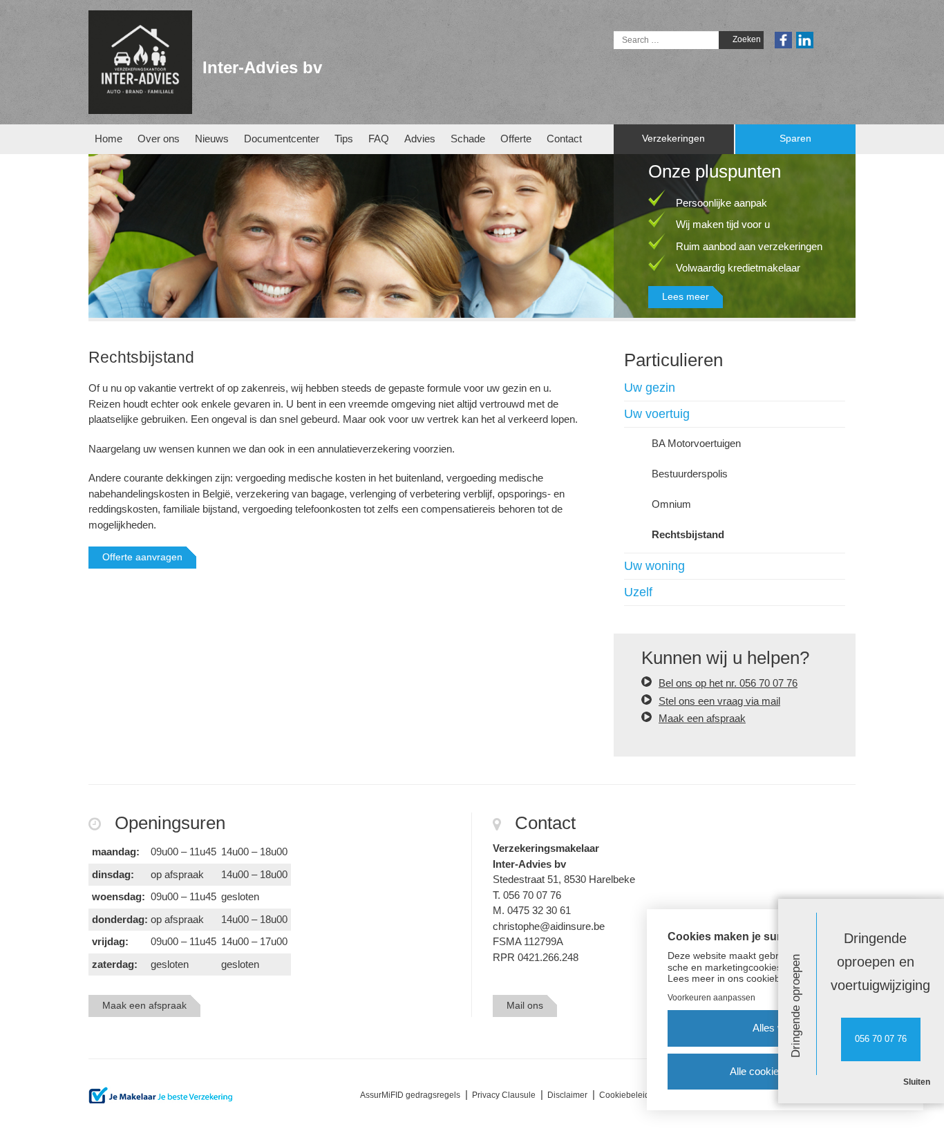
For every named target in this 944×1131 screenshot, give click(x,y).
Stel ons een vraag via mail (719, 701)
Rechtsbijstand (688, 534)
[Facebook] (783, 39)
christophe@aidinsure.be (549, 926)
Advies (419, 138)
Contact (564, 138)
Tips (343, 138)
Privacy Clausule (504, 1095)
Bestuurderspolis (690, 473)
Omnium (671, 504)
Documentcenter (281, 138)
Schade (468, 138)
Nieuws (212, 138)
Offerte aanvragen (142, 556)
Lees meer (685, 296)
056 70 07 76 (881, 1039)
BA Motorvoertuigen (696, 443)
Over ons (159, 138)
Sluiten (916, 1082)
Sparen (795, 138)
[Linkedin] (804, 39)
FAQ (378, 138)
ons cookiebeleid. (766, 978)
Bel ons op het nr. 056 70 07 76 (728, 683)
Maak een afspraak (702, 718)
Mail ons (525, 1005)
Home (108, 138)
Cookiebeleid (624, 1095)
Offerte (515, 138)
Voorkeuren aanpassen (711, 997)
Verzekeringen (673, 138)
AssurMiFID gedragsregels (410, 1095)
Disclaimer (567, 1095)
